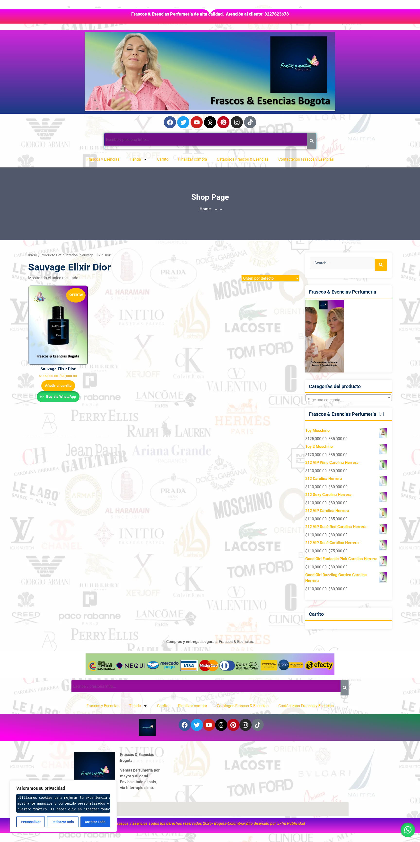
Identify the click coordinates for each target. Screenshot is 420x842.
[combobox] (348, 397)
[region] (63, 806)
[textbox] (349, 400)
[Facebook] (170, 122)
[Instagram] (237, 122)
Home (205, 208)
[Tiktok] (250, 122)
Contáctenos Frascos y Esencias (306, 159)
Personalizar (31, 822)
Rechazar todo (63, 822)
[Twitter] (183, 122)
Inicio (32, 255)
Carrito (162, 159)
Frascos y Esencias (103, 159)
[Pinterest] (223, 122)
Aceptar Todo (95, 822)
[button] (408, 830)
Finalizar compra (192, 159)
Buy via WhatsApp (60, 396)
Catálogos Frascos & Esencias (243, 159)
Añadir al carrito (58, 385)
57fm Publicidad (291, 823)
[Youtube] (197, 122)
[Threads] (210, 122)
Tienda (135, 159)
